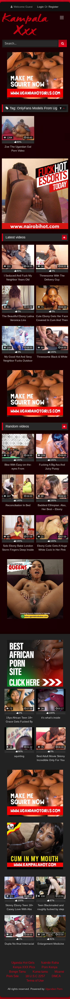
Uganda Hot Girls (22, 962)
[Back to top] (58, 988)
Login (40, 6)
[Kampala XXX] (29, 25)
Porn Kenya (49, 967)
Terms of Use (35, 980)
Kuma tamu (40, 971)
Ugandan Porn (53, 988)
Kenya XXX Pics (24, 967)
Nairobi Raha (50, 962)
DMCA (56, 976)
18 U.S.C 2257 (35, 976)
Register (53, 6)
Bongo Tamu (17, 971)
